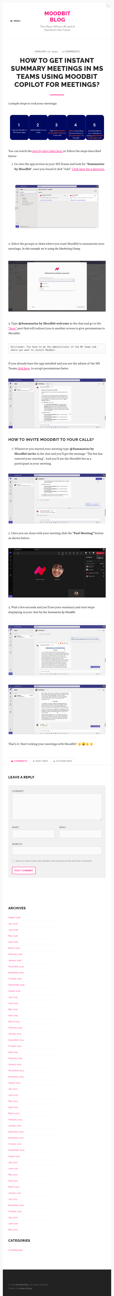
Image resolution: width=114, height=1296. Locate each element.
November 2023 (16, 1076)
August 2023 (14, 1083)
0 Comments (71, 51)
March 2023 (13, 1113)
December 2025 (16, 966)
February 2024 (15, 1058)
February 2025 (15, 1027)
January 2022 (14, 1193)
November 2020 (16, 1205)
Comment (19, 791)
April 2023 (13, 1107)
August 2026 (14, 917)
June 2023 (13, 1095)
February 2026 (15, 954)
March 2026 (14, 948)
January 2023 (14, 1125)
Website (17, 844)
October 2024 (15, 1046)
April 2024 (13, 1052)
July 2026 (13, 923)
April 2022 (13, 1180)
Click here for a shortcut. (88, 169)
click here (24, 368)
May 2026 (13, 936)
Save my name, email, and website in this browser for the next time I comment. (53, 861)
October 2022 (14, 1144)
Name (16, 827)
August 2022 (14, 1156)
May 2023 (13, 1101)
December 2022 (16, 1131)
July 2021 (12, 1199)
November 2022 (16, 1138)
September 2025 (16, 984)
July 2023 (12, 1089)
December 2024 (16, 1040)
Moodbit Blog (57, 16)
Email (63, 827)
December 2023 (16, 1070)
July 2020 (13, 1217)
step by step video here (47, 151)
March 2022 (13, 1186)
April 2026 (13, 942)
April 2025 (13, 1015)
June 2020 (13, 1223)
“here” (12, 328)
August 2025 (14, 991)
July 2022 (12, 1162)
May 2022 (13, 1174)
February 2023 (15, 1119)
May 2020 (13, 1229)
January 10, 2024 (46, 51)
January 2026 (14, 960)
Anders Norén (25, 1288)
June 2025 (13, 1003)
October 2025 (15, 978)
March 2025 (14, 1021)
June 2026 (13, 929)
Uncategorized (15, 1250)
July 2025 (13, 997)
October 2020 (15, 1211)
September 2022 (16, 1150)
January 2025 (14, 1033)
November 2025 (16, 972)
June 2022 (13, 1168)
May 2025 (13, 1009)
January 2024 (14, 1064)
